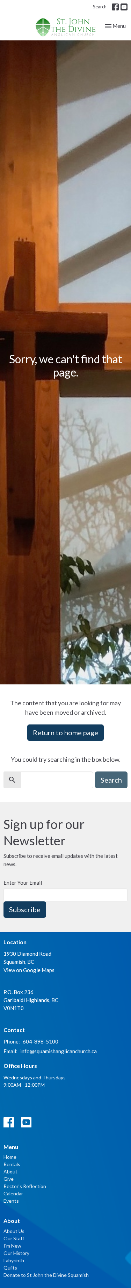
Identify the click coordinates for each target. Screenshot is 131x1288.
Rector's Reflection (24, 1186)
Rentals (11, 1164)
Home (9, 1157)
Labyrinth (13, 1260)
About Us (13, 1231)
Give (8, 1179)
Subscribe (25, 909)
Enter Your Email (22, 882)
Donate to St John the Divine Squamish (46, 1275)
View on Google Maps (28, 970)
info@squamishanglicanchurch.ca (58, 1051)
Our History (16, 1253)
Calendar (13, 1193)
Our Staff (13, 1238)
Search (100, 6)
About (10, 1171)
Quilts (10, 1268)
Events (11, 1201)
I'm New (12, 1246)
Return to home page (65, 732)
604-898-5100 (40, 1041)
